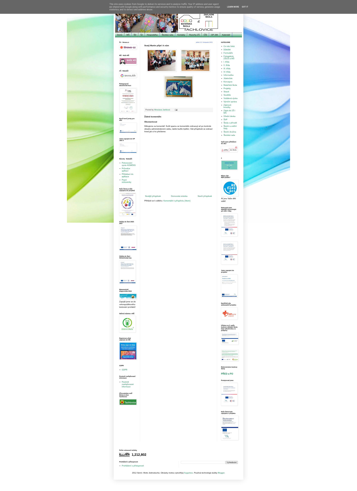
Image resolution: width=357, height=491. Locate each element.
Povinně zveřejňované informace (128, 384)
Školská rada (167, 35)
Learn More (233, 7)
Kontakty (181, 35)
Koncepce (228, 82)
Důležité (227, 49)
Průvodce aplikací (126, 169)
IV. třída (227, 72)
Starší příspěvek (205, 196)
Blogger (221, 473)
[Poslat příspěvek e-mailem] (176, 110)
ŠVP (225, 119)
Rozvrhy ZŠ (194, 35)
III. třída (227, 68)
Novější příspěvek (153, 196)
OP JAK (214, 35)
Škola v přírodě (230, 123)
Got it (245, 7)
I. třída (226, 62)
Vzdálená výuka (230, 98)
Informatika (228, 75)
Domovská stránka (179, 196)
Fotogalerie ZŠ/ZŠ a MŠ (229, 57)
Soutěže (227, 95)
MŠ (127, 35)
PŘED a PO (227, 373)
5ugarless (188, 473)
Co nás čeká (229, 46)
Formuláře (228, 53)
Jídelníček (228, 78)
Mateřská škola (230, 85)
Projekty (227, 88)
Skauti (226, 91)
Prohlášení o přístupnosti (133, 466)
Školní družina (230, 132)
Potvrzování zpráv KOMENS (129, 164)
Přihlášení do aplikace (127, 175)
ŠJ (141, 35)
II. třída (227, 65)
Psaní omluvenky (126, 181)
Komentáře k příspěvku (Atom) (176, 201)
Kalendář (226, 35)
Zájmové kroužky (227, 106)
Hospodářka (152, 35)
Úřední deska (229, 116)
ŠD (135, 35)
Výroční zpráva (230, 101)
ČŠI (205, 35)
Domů (119, 35)
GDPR (124, 370)
